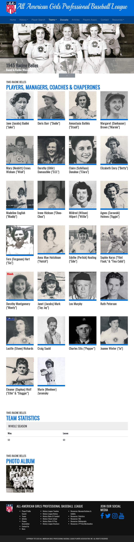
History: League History (50, 514)
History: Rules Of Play (50, 521)
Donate (64, 19)
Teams (52, 19)
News (23, 529)
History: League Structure (51, 524)
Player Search (38, 19)
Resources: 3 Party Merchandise (82, 524)
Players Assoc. (90, 19)
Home (13, 19)
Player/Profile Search (26, 512)
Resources (117, 19)
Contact (105, 19)
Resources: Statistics (78, 516)
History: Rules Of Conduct (51, 516)
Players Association (25, 522)
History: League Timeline (51, 511)
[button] (67, 76)
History (23, 19)
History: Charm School (50, 519)
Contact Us (25, 526)
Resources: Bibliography (78, 521)
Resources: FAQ (76, 519)
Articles (75, 19)
